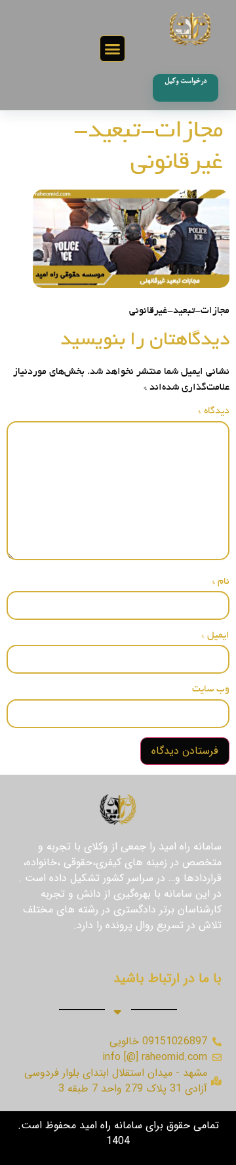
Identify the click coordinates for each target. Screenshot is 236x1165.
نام (220, 582)
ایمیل (215, 635)
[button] (113, 48)
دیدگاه (213, 411)
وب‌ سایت (210, 689)
